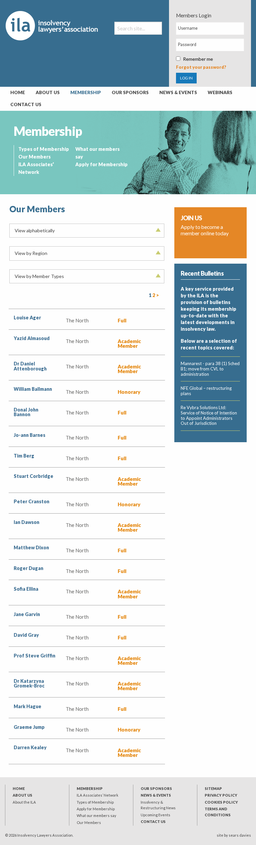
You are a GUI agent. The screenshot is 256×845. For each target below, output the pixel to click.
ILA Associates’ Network (97, 795)
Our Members (34, 157)
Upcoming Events (155, 815)
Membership (85, 92)
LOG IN (186, 78)
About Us (48, 92)
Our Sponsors (130, 92)
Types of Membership (43, 149)
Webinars (220, 92)
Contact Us (25, 104)
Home (17, 92)
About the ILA (24, 802)
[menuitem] (17, 93)
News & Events (178, 92)
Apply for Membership (101, 164)
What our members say (96, 815)
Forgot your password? (201, 67)
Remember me (198, 59)
